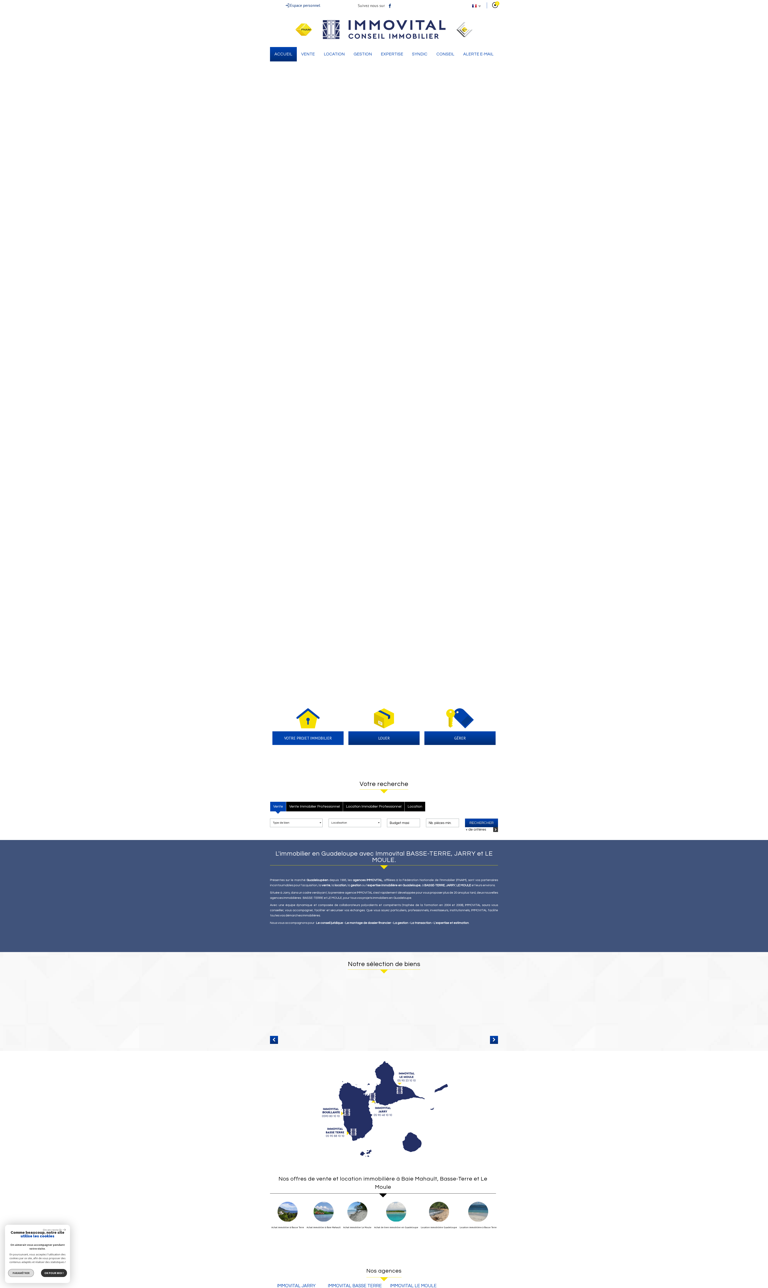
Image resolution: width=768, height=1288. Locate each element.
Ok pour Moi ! (54, 1273)
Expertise (392, 54)
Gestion (363, 54)
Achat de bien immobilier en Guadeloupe (396, 1227)
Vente (308, 54)
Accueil (283, 54)
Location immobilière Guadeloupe (439, 1227)
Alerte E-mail (478, 54)
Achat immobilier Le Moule (357, 1227)
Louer (384, 738)
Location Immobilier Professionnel (373, 806)
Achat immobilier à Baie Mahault (324, 1227)
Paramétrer (21, 1273)
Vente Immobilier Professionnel (314, 806)
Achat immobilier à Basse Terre (287, 1227)
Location (334, 54)
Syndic (419, 54)
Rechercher (481, 823)
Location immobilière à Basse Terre (478, 1227)
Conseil (445, 54)
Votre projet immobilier (308, 738)
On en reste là (52, 1230)
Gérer (460, 738)
